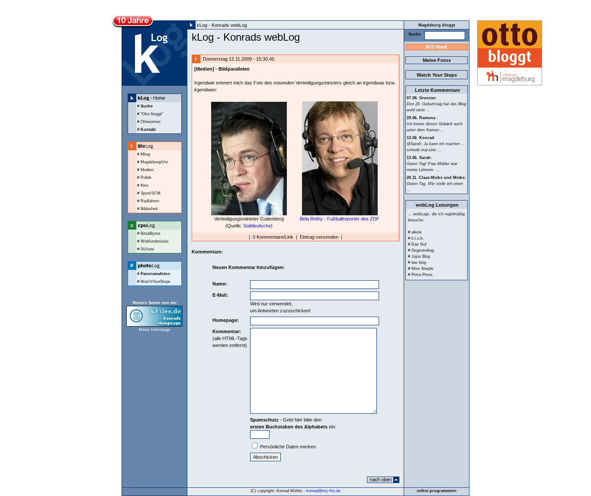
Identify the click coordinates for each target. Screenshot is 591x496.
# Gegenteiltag (421, 250)
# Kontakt (146, 129)
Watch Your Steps (437, 75)
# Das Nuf (417, 244)
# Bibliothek (147, 209)
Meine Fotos (437, 60)
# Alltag (143, 154)
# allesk (415, 232)
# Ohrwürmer (149, 122)
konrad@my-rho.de (323, 491)
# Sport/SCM (149, 193)
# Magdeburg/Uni (152, 162)
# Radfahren (148, 201)
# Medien (145, 170)
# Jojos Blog (419, 256)
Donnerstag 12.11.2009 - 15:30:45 (238, 59)
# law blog (417, 262)
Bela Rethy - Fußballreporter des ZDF (339, 218)
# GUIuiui (145, 249)
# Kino (142, 185)
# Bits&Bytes (149, 233)
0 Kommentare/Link (273, 237)
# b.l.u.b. (416, 238)
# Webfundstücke (153, 241)
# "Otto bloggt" (150, 114)
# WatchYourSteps (153, 281)
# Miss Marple (421, 268)
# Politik (144, 177)
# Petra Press (420, 274)
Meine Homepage (154, 329)
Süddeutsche (257, 225)
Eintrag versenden (319, 237)
